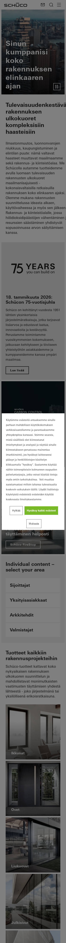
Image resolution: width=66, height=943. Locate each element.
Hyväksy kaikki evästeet (41, 510)
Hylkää (16, 510)
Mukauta (34, 523)
